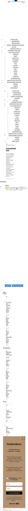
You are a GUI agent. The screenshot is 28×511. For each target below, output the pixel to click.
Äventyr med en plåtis (14, 80)
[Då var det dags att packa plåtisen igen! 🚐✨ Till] (14, 273)
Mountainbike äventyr (14, 82)
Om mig (14, 47)
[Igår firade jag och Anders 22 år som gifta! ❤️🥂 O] (14, 227)
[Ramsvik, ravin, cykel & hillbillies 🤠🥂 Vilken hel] (14, 251)
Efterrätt (15, 60)
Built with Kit (14, 503)
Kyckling (15, 67)
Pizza (15, 73)
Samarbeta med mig (14, 51)
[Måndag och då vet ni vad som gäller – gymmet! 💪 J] (14, 204)
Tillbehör (16, 77)
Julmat (15, 66)
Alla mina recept (14, 53)
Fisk (15, 64)
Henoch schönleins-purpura (15, 45)
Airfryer (15, 54)
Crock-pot (15, 58)
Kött (15, 69)
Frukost (15, 62)
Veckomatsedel (15, 79)
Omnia (15, 71)
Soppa (15, 75)
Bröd (15, 56)
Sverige (15, 84)
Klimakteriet (15, 41)
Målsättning (15, 43)
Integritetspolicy (15, 49)
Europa (15, 86)
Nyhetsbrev (14, 88)
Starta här (14, 39)
